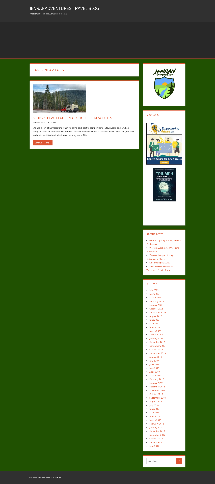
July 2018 (154, 405)
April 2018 (154, 416)
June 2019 (154, 364)
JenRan (53, 122)
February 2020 (156, 334)
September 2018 (157, 397)
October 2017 (156, 438)
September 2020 (157, 312)
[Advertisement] (107, 39)
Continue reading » (43, 142)
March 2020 (155, 331)
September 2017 (157, 442)
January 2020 (156, 338)
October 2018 (156, 394)
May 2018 (154, 412)
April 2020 (154, 327)
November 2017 (157, 434)
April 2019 (154, 371)
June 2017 (154, 446)
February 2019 (156, 379)
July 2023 (154, 290)
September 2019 (157, 353)
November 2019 (157, 345)
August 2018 (155, 401)
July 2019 (154, 360)
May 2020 (154, 323)
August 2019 (155, 357)
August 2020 (155, 316)
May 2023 (154, 293)
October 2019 (156, 349)
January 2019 (156, 382)
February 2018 (156, 423)
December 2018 (157, 386)
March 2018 (155, 420)
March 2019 (155, 375)
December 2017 (157, 431)
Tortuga (57, 477)
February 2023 (156, 301)
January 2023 (156, 304)
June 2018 (154, 408)
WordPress (45, 477)
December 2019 (157, 342)
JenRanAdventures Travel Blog (64, 8)
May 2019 (154, 368)
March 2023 (155, 297)
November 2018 (157, 390)
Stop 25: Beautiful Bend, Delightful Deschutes (72, 117)
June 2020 (154, 319)
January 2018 (156, 427)
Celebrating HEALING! (160, 262)
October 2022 (156, 308)
